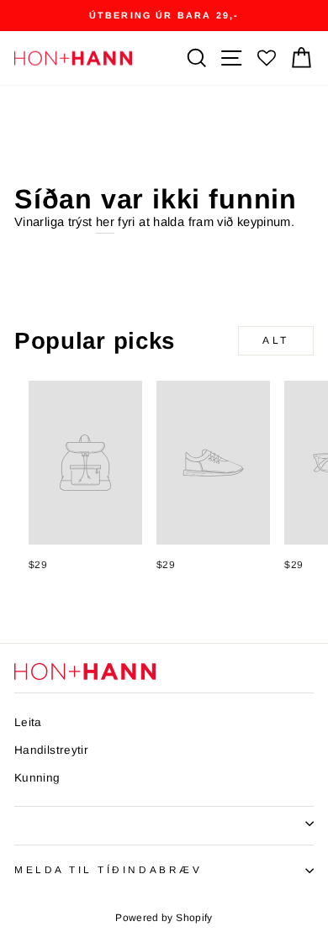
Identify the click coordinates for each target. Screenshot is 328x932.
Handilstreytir (51, 750)
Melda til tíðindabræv (108, 869)
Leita (28, 722)
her (105, 222)
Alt (275, 340)
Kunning (37, 777)
